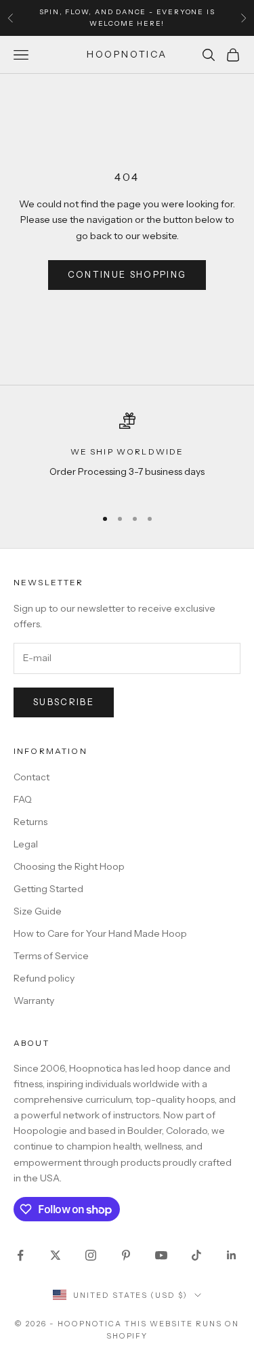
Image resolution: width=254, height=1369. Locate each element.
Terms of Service (51, 956)
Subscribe (63, 701)
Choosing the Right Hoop (69, 866)
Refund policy (44, 978)
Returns (30, 822)
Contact (31, 777)
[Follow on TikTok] (196, 1255)
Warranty (34, 1000)
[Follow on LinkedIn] (231, 1255)
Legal (26, 844)
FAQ (23, 799)
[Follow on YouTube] (161, 1255)
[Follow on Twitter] (55, 1255)
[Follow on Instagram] (91, 1255)
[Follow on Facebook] (20, 1255)
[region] (127, 454)
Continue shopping (127, 274)
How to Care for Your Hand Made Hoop (100, 933)
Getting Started (48, 889)
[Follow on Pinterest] (126, 1255)
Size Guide (38, 911)
